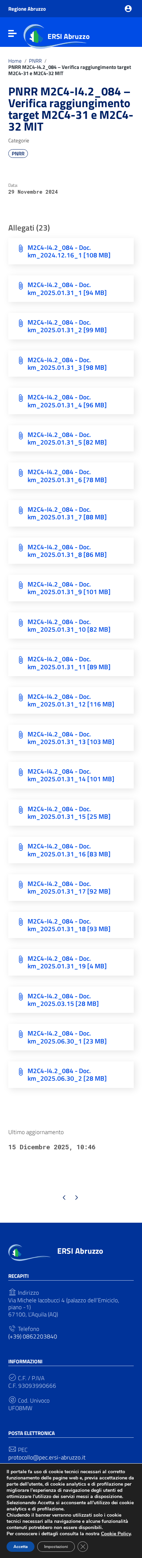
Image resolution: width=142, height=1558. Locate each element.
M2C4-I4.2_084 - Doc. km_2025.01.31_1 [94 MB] (67, 288)
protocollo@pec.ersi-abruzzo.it (46, 1457)
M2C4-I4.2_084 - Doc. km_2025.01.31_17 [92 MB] (69, 887)
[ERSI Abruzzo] (29, 1252)
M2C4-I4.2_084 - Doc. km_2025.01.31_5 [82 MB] (67, 438)
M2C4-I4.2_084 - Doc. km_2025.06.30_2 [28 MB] (67, 1074)
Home (15, 61)
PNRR (35, 61)
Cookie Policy (116, 1533)
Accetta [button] (20, 1546)
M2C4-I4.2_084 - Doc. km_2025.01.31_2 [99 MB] (67, 326)
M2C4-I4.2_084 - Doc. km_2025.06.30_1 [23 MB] (67, 1037)
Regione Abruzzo (27, 9)
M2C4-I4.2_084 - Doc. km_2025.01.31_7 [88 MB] (67, 513)
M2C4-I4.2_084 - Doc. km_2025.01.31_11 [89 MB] (69, 662)
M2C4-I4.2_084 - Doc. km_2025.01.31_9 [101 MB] (69, 588)
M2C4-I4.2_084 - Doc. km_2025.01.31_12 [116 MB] (71, 700)
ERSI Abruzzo (69, 36)
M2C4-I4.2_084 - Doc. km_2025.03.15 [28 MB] (63, 999)
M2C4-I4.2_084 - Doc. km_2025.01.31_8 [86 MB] (67, 550)
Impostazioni (56, 1546)
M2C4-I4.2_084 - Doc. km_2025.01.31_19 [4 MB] (67, 962)
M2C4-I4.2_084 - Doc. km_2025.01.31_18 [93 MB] (69, 925)
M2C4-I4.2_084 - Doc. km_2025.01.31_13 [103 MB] (71, 737)
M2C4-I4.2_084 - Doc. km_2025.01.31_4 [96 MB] (67, 400)
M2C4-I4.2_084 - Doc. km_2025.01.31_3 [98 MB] (67, 363)
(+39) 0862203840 (32, 1336)
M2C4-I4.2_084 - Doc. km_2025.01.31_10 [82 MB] (69, 625)
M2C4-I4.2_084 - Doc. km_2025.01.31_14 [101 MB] (71, 775)
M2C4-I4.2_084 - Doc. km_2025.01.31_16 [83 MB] (69, 849)
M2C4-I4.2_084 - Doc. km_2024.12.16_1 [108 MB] (69, 251)
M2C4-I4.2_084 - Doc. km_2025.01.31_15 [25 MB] (69, 812)
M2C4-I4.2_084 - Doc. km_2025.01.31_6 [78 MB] (67, 475)
